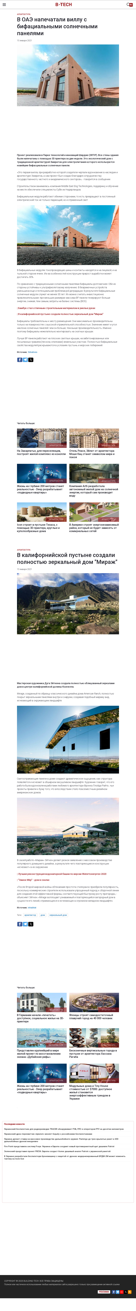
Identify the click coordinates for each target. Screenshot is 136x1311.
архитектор (30, 915)
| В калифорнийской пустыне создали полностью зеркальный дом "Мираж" (60, 314)
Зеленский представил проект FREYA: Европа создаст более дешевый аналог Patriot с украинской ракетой (57, 1151)
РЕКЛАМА (104, 1292)
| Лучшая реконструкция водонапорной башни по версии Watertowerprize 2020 (61, 874)
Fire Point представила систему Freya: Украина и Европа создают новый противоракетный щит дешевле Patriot (59, 1146)
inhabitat (32, 907)
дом (43, 915)
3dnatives (32, 352)
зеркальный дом (58, 915)
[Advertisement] (68, 131)
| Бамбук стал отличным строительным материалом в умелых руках (56, 308)
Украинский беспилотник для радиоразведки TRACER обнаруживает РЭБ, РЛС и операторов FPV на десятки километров (64, 1129)
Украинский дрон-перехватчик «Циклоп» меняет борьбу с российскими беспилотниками (48, 1134)
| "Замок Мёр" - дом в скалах (33, 880)
